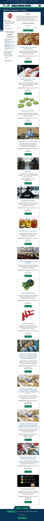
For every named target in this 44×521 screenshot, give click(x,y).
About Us (18, 508)
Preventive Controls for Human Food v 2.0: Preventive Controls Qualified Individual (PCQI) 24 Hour (28, 425)
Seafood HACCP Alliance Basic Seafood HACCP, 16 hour (28, 457)
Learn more (27, 61)
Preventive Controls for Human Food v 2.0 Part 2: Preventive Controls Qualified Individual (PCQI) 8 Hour (28, 391)
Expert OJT (28, 171)
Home (4, 7)
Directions (7, 25)
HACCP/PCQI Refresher (28, 293)
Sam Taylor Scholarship (22, 3)
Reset (31, 30)
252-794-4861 (8, 60)
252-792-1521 (8, 28)
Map (6, 57)
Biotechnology (7, 43)
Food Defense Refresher (28, 200)
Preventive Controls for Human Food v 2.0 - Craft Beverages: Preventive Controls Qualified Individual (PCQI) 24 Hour (28, 356)
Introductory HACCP (28, 323)
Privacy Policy (22, 514)
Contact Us (25, 508)
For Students (28, 5)
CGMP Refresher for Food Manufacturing (28, 79)
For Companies (21, 5)
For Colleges (14, 5)
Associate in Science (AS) (9, 41)
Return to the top (21, 518)
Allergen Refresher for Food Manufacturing (28, 48)
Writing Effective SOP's (28, 489)
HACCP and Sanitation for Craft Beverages (28, 262)
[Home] (7, 5)
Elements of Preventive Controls (28, 141)
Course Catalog (9, 7)
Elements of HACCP (28, 111)
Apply (26, 30)
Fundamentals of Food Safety (28, 231)
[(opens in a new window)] (10, 15)
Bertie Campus (7, 53)
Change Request (11, 511)
